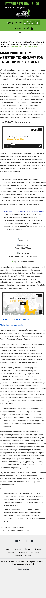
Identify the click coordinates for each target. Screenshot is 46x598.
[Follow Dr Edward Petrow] (23, 13)
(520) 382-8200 (15, 22)
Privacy (28, 549)
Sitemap (38, 549)
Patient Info (5, 46)
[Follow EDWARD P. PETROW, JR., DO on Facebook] (28, 28)
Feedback (10, 552)
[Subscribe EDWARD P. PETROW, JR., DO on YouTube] (32, 28)
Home (7, 549)
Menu (20, 33)
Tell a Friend (22, 552)
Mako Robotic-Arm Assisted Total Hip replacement (24, 211)
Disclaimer (17, 549)
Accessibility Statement (23, 556)
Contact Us (35, 552)
